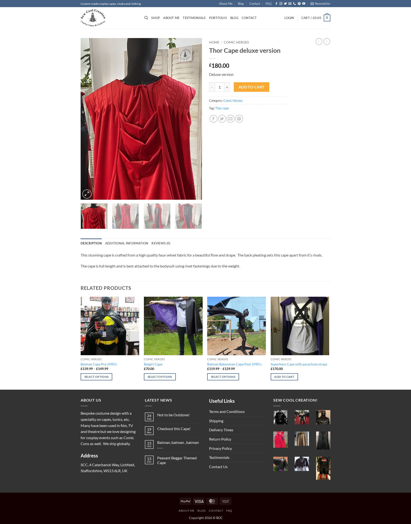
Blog (241, 3)
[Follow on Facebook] (276, 3)
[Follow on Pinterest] (299, 3)
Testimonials (194, 18)
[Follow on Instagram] (280, 3)
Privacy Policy (220, 448)
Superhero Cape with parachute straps (299, 364)
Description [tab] (91, 243)
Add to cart (252, 87)
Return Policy (220, 439)
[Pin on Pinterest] (239, 119)
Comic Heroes (236, 42)
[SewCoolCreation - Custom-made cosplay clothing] (109, 18)
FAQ (268, 3)
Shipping (216, 420)
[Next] (193, 119)
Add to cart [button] (284, 376)
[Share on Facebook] (213, 119)
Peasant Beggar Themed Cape (177, 460)
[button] (320, 3)
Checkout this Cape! (174, 428)
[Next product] (319, 41)
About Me (226, 3)
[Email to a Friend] (231, 119)
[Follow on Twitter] (285, 3)
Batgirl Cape (153, 364)
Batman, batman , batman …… (178, 444)
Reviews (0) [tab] (161, 243)
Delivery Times (221, 429)
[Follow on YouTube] (303, 3)
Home (214, 42)
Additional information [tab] (126, 243)
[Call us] (294, 3)
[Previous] (89, 119)
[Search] (146, 17)
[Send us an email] (290, 3)
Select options (96, 376)
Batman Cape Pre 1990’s (99, 364)
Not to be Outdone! (173, 414)
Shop (155, 18)
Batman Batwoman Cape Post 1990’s (234, 364)
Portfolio (218, 18)
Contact (254, 3)
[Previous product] (326, 41)
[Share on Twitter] (222, 119)
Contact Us (218, 466)
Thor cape (222, 108)
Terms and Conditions (227, 411)
